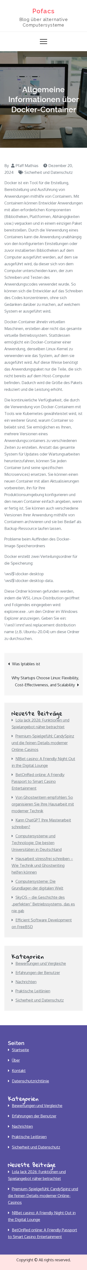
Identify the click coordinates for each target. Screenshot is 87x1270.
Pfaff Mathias (27, 165)
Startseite (20, 1049)
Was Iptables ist (26, 663)
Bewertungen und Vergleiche (40, 963)
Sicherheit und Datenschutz (48, 172)
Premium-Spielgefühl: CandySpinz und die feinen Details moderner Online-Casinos (43, 743)
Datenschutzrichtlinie (30, 1081)
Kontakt (19, 1070)
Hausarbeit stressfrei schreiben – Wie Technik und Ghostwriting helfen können (42, 865)
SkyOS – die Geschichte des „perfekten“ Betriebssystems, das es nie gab (43, 904)
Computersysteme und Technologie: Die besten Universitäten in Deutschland (37, 843)
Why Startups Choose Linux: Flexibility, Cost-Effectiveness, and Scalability (45, 681)
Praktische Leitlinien (32, 991)
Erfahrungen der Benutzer (37, 972)
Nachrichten (25, 981)
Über (16, 1060)
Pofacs (43, 11)
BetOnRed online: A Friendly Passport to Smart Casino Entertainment (38, 781)
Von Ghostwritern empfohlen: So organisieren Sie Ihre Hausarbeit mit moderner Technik (43, 804)
